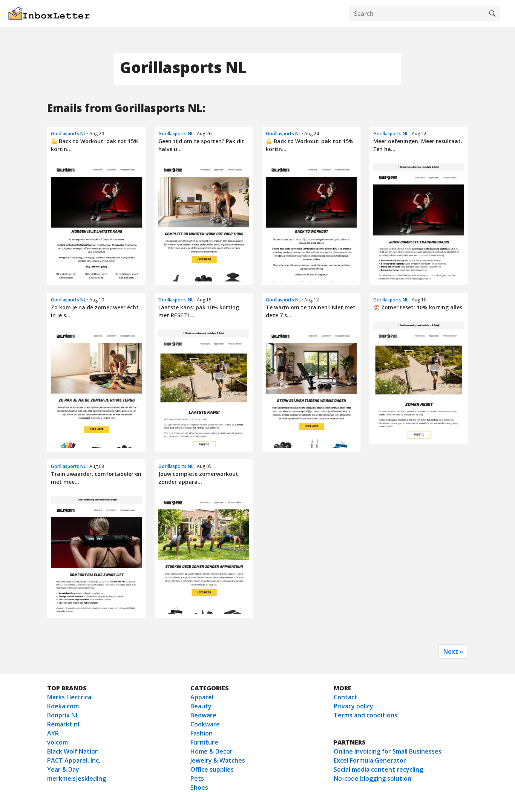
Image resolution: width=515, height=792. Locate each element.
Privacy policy (353, 706)
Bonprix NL (63, 715)
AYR (53, 733)
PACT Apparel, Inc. (73, 760)
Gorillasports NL (68, 133)
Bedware (203, 715)
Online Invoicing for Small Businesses (387, 751)
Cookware (205, 724)
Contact (345, 697)
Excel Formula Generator (370, 760)
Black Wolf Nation (73, 751)
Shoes (199, 787)
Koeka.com (63, 706)
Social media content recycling (378, 769)
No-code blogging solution (372, 778)
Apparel (201, 697)
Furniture (204, 742)
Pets (197, 778)
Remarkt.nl (63, 724)
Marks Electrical (70, 697)
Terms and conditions (365, 715)
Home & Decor (211, 751)
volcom (57, 742)
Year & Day (63, 769)
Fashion (201, 733)
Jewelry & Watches (217, 760)
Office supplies (212, 769)
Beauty (201, 706)
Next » (453, 651)
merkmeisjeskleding (76, 778)
